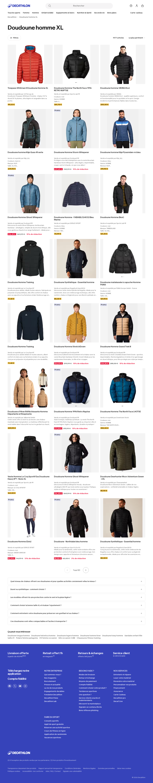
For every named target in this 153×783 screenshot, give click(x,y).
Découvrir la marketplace (90, 704)
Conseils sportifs (51, 721)
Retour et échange (87, 678)
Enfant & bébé (47, 13)
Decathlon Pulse (51, 698)
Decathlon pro (120, 698)
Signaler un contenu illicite (90, 707)
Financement (119, 688)
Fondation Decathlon (53, 695)
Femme (26, 13)
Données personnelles (106, 768)
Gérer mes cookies (124, 768)
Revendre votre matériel (124, 681)
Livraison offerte (18, 654)
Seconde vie (99, 13)
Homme (35, 13)
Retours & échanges (90, 654)
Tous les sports (14, 13)
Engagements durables (54, 691)
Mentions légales (89, 768)
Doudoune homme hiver (90, 636)
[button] (75, 82)
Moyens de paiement (88, 681)
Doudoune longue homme (19, 636)
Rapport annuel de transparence (50, 768)
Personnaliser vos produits (125, 685)
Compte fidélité (17, 678)
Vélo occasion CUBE (66, 638)
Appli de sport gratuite (54, 724)
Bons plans (111, 13)
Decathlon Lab (50, 701)
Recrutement (50, 681)
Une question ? (85, 695)
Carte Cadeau (120, 695)
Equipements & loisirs (65, 13)
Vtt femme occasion (48, 638)
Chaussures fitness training (89, 638)
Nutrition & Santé (84, 13)
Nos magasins (50, 678)
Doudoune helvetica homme (43, 636)
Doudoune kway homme (112, 636)
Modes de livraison (87, 675)
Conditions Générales (73, 768)
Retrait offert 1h (53, 654)
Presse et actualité (52, 685)
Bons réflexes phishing (88, 710)
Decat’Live (118, 701)
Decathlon (12, 17)
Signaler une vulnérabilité (72, 771)
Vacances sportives (52, 737)
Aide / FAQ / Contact (53, 771)
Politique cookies (14, 771)
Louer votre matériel (122, 678)
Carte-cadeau (136, 13)
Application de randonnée (55, 734)
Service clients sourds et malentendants (89, 699)
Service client (121, 654)
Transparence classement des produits (22, 768)
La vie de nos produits (53, 688)
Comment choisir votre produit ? (93, 688)
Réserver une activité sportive (57, 727)
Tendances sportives (88, 691)
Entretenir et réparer (122, 675)
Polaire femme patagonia (27, 638)
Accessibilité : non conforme (32, 771)
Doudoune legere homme (68, 636)
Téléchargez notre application (18, 672)
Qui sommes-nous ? (52, 675)
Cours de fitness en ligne (55, 731)
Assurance (118, 691)
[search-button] (49, 6)
